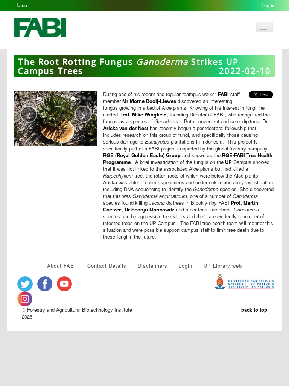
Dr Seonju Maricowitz (150, 209)
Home (20, 5)
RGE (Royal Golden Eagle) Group (142, 155)
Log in (268, 5)
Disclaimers (152, 265)
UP (228, 161)
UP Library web (223, 265)
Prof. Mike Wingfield (143, 114)
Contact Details (106, 265)
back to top (254, 309)
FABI (224, 94)
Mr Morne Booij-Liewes (149, 100)
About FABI (61, 265)
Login (185, 265)
